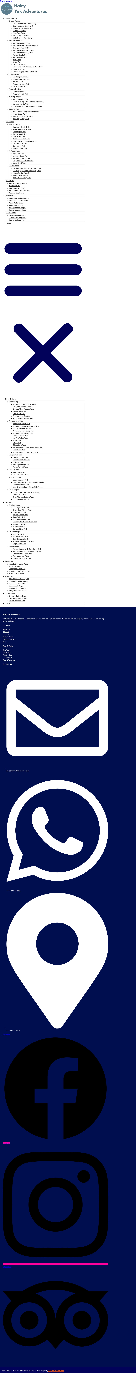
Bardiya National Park (17, 220)
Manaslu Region (15, 89)
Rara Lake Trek (18, 154)
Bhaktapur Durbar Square (18, 201)
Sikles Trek (17, 62)
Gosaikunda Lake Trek (21, 79)
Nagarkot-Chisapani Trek (18, 183)
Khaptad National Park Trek (23, 161)
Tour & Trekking (11, 18)
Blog (4, 642)
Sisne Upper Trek (19, 132)
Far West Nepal (14, 151)
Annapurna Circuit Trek (21, 43)
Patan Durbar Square (17, 203)
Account (6, 632)
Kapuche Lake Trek (20, 144)
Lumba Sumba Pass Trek (22, 173)
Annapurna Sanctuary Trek (23, 53)
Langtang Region (15, 74)
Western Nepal (14, 124)
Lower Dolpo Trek (19, 114)
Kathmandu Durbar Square (19, 198)
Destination (10, 122)
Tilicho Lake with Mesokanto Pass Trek (27, 67)
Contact (6, 634)
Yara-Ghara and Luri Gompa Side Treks (27, 106)
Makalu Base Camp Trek (22, 178)
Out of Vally (7, 658)
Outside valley (11, 213)
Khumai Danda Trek (20, 134)
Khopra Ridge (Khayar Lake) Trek (25, 72)
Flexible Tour (7, 655)
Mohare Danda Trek (20, 55)
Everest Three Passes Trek (23, 28)
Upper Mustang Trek (20, 99)
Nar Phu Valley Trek (20, 57)
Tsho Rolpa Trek (19, 136)
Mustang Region (15, 97)
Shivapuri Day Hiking (16, 193)
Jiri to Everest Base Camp (22, 38)
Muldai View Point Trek (21, 139)
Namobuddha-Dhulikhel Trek (19, 190)
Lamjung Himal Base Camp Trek (24, 141)
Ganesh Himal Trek (20, 148)
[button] (43, 311)
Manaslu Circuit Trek (20, 94)
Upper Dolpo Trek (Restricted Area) (26, 112)
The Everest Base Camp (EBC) (24, 24)
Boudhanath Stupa (16, 205)
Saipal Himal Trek (19, 163)
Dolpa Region (14, 109)
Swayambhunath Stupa (17, 210)
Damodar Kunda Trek (20, 104)
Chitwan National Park (17, 215)
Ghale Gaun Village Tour (22, 129)
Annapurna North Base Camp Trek (25, 45)
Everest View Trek (19, 31)
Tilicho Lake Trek (19, 64)
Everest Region (14, 21)
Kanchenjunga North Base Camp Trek (27, 168)
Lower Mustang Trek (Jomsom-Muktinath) (28, 102)
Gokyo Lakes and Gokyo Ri (23, 26)
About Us (6, 629)
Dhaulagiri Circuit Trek (21, 127)
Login (9, 223)
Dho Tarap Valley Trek (21, 119)
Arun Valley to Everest (21, 35)
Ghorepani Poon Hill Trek (22, 48)
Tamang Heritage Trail (21, 84)
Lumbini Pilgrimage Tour (17, 218)
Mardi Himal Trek (19, 69)
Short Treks (10, 181)
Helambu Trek (18, 82)
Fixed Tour (7, 653)
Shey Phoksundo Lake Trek (23, 116)
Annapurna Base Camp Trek (23, 50)
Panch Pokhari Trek (20, 86)
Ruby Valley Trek (19, 146)
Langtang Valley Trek (20, 77)
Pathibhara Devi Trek (20, 175)
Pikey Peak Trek (19, 33)
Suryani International (56, 1371)
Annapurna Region (15, 40)
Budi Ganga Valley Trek (21, 158)
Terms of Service (9, 639)
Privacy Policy (8, 637)
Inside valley (10, 195)
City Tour (6, 650)
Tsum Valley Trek (19, 92)
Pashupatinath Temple (17, 208)
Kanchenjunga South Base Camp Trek (27, 171)
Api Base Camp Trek (20, 156)
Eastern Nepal (14, 166)
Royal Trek (17, 60)
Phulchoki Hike (14, 186)
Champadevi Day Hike (17, 188)
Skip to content (6, 1)
